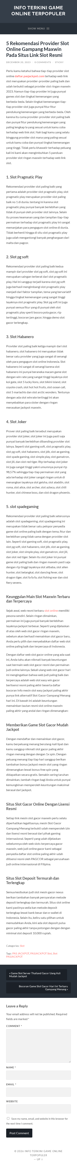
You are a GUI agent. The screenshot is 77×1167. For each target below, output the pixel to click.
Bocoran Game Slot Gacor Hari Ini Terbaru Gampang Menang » (43, 988)
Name (11, 1067)
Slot (22, 945)
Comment (14, 1026)
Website (12, 1101)
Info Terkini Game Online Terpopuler (38, 10)
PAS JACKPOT (20, 953)
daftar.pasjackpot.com (29, 76)
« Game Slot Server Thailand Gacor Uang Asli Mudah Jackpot (35, 975)
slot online (51, 610)
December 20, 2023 (18, 62)
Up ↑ (40, 1159)
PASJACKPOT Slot (41, 953)
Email (11, 1084)
